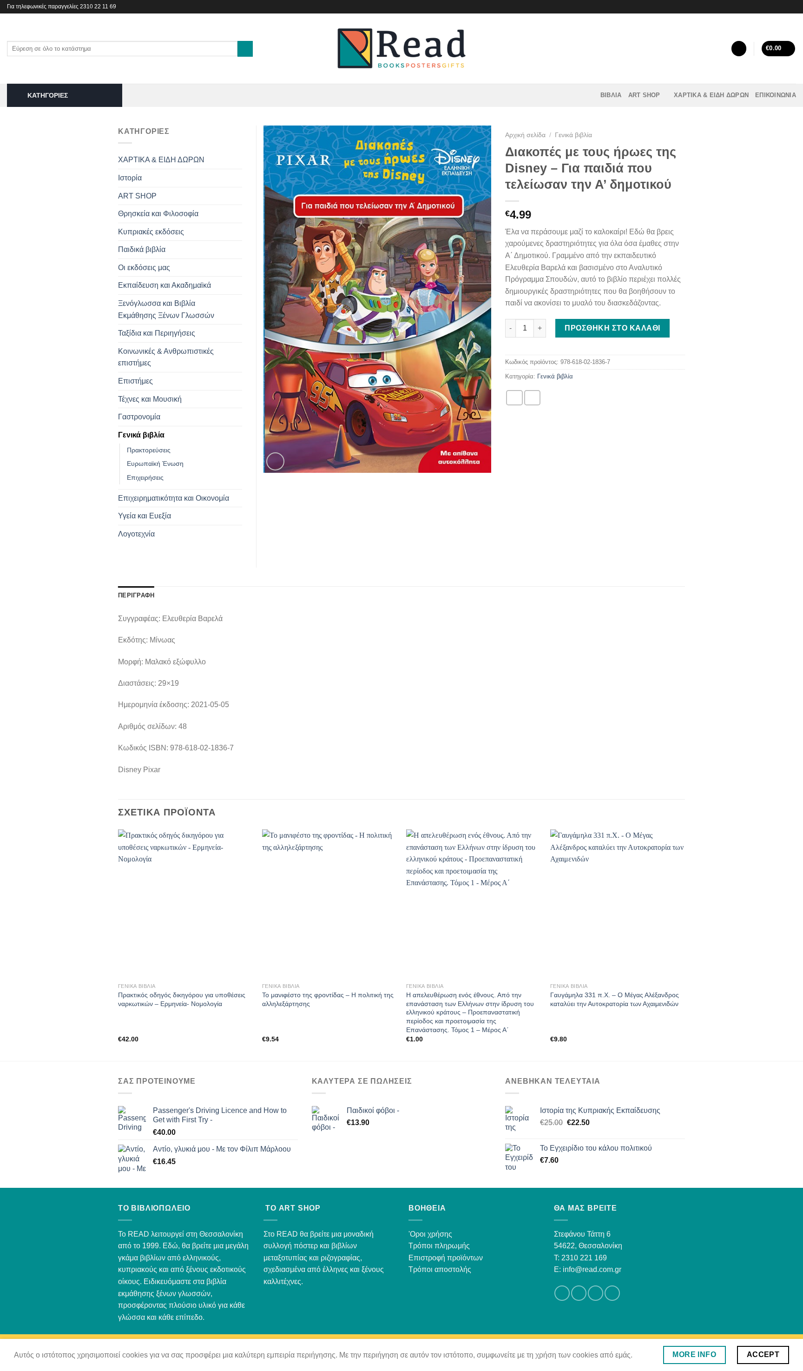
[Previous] (118, 944)
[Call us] (612, 1293)
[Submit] (245, 49)
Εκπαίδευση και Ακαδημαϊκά (164, 285)
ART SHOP (644, 95)
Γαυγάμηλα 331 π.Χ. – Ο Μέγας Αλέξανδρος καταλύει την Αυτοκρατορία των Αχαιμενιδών (614, 999)
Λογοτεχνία (136, 534)
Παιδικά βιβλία (141, 249)
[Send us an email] (595, 1293)
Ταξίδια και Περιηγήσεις (156, 333)
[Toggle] (238, 160)
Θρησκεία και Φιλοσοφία (158, 214)
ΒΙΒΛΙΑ (611, 95)
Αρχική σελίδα (525, 135)
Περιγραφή (136, 595)
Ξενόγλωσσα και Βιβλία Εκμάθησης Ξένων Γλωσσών (166, 309)
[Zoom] (275, 461)
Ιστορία (130, 178)
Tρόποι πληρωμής (439, 1246)
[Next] (684, 944)
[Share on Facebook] (514, 397)
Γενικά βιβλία (573, 135)
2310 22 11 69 (98, 6)
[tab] (136, 595)
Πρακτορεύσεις (149, 450)
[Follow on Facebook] (782, 6)
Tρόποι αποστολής (439, 1269)
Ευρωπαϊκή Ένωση (155, 463)
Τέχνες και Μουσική (150, 399)
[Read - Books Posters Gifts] (401, 48)
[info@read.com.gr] (769, 6)
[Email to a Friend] (532, 397)
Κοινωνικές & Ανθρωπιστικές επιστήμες (166, 357)
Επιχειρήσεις (145, 477)
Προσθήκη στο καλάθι (612, 328)
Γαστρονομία (139, 417)
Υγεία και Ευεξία (144, 516)
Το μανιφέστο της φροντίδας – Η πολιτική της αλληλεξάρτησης (328, 999)
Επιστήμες (135, 381)
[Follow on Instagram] (791, 6)
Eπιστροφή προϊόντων (445, 1258)
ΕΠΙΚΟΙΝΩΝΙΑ (775, 95)
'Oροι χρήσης (430, 1234)
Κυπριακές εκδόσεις (151, 232)
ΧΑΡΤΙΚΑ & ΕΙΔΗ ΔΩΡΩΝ (711, 95)
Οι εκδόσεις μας (144, 268)
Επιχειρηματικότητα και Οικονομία (173, 498)
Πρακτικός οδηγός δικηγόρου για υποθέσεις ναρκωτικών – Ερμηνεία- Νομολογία (181, 999)
